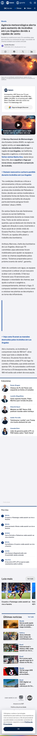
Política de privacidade (18, 707)
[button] (16, 596)
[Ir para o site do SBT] (29, 698)
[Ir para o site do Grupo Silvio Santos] (15, 698)
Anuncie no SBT (18, 704)
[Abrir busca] (31, 3)
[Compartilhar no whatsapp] (5, 51)
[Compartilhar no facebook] (14, 51)
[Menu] (35, 3)
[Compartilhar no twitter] (23, 51)
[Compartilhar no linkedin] (31, 51)
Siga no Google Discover (20, 107)
